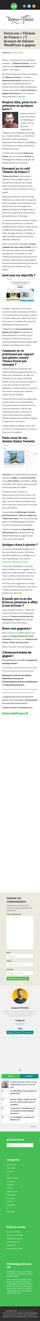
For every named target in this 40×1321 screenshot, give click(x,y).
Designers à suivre (13, 1178)
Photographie (11, 1195)
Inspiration (10, 1185)
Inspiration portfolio (13, 1242)
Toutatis (21, 96)
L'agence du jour (12, 1191)
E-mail (9, 961)
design (10, 1032)
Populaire (29, 1076)
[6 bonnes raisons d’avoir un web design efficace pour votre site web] (5, 1084)
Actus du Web (17, 53)
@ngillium (27, 632)
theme (18, 1032)
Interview (10, 1188)
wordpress (28, 1032)
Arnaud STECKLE (20, 1007)
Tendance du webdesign (15, 1235)
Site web (10, 969)
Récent (10, 1076)
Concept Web (11, 1168)
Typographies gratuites (14, 1238)
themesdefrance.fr (15, 713)
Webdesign (10, 1212)
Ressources (11, 1198)
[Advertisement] (20, 802)
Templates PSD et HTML (14, 1249)
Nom (8, 952)
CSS (8, 1175)
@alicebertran (18, 639)
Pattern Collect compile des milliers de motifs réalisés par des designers (23, 1102)
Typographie (11, 1205)
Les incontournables (13, 1232)
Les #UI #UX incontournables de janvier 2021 (23, 1092)
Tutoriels (9, 1201)
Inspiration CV (11, 1245)
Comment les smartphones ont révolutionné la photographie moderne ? (22, 1110)
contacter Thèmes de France (15, 562)
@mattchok (14, 632)
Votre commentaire (14, 914)
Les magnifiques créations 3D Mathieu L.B (22, 1118)
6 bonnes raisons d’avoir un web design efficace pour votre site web (23, 1084)
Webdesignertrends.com (26, 1311)
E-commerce (11, 1181)
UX (7, 1208)
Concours (10, 1171)
